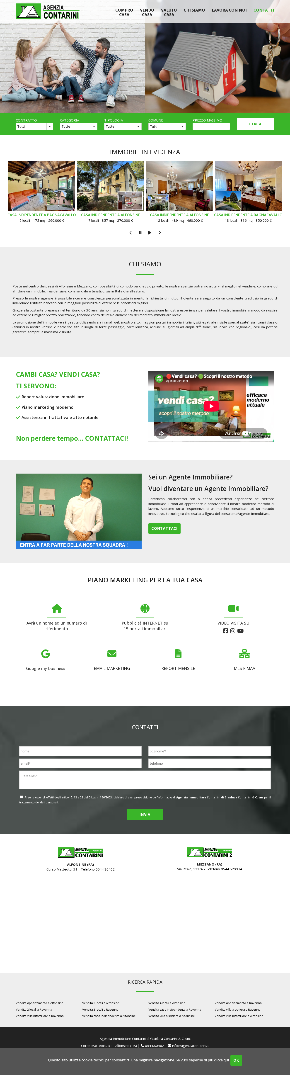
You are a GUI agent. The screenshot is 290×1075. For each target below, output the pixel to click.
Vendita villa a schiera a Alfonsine (171, 1016)
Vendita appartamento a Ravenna (238, 1003)
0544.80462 (154, 1045)
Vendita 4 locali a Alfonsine (166, 1003)
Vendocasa (147, 12)
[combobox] (31, 126)
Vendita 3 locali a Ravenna (100, 1009)
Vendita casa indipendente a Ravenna (174, 1009)
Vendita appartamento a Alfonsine (39, 1003)
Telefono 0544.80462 (98, 869)
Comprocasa (124, 12)
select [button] (50, 127)
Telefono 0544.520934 (224, 869)
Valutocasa (169, 12)
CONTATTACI (105, 438)
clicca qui (221, 1060)
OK (236, 1060)
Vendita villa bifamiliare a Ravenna (40, 1016)
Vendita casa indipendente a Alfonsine (109, 1016)
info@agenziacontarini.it (190, 1045)
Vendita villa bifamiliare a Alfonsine (239, 1016)
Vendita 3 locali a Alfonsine (100, 1003)
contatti (264, 9)
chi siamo (194, 9)
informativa (165, 797)
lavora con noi (229, 9)
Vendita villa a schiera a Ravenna (238, 1009)
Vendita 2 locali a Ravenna (34, 1009)
